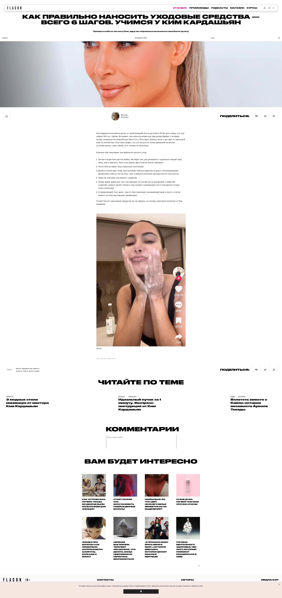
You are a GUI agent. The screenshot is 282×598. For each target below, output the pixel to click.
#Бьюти (18, 368)
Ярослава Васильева (124, 116)
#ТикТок (25, 371)
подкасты (219, 8)
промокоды (199, 8)
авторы (187, 580)
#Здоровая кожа (27, 368)
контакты (105, 580)
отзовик (180, 8)
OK (141, 591)
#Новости (19, 371)
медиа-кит (270, 580)
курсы (252, 8)
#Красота (36, 368)
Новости (5, 38)
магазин (237, 8)
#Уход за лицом (34, 371)
